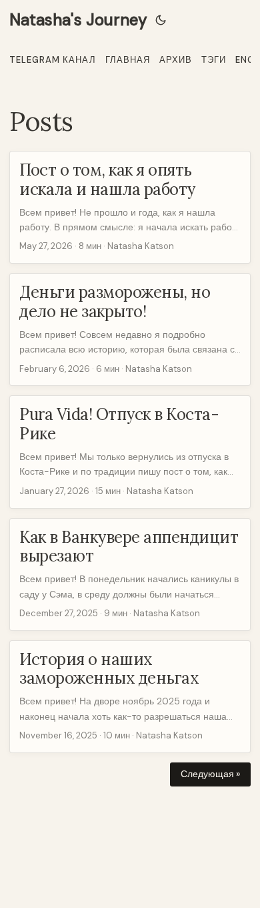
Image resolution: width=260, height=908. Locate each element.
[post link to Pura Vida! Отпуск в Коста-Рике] (130, 451)
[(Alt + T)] (161, 20)
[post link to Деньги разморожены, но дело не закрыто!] (130, 329)
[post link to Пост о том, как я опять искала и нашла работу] (130, 207)
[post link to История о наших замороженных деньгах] (130, 696)
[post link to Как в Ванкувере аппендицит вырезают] (130, 574)
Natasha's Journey (78, 19)
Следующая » (210, 774)
